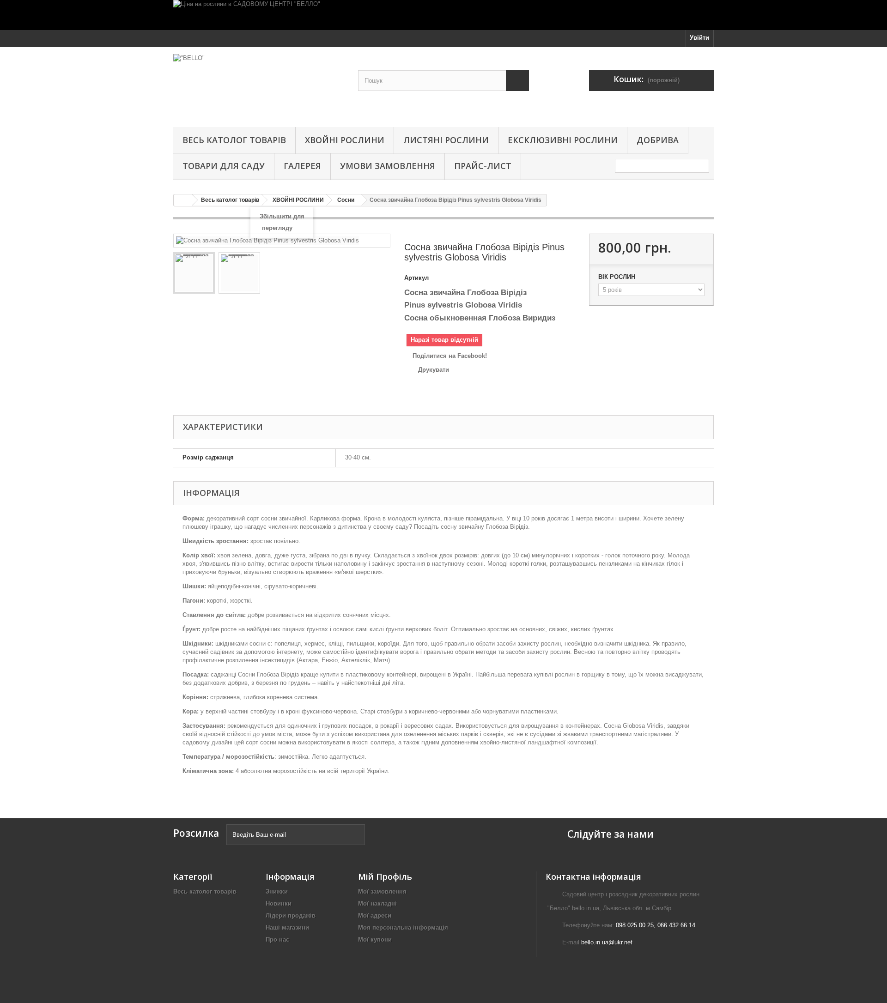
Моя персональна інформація (403, 927)
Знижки (277, 891)
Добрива (658, 139)
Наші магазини (287, 927)
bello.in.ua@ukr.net (606, 942)
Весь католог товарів (234, 139)
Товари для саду (223, 165)
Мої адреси (374, 915)
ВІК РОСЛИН (617, 276)
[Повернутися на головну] (183, 200)
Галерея (302, 165)
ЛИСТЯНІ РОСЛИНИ (446, 139)
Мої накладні (377, 903)
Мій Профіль (385, 876)
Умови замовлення (387, 165)
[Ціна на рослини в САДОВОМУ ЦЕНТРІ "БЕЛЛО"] (443, 15)
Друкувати (433, 369)
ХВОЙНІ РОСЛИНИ (344, 139)
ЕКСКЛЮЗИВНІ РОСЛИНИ (563, 139)
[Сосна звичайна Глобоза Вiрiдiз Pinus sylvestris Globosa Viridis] (194, 273)
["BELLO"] (258, 84)
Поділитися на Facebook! (450, 355)
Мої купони (375, 939)
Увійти (699, 37)
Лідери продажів (291, 915)
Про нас (277, 939)
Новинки (279, 903)
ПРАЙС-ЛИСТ (482, 165)
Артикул (416, 277)
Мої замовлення (382, 891)
